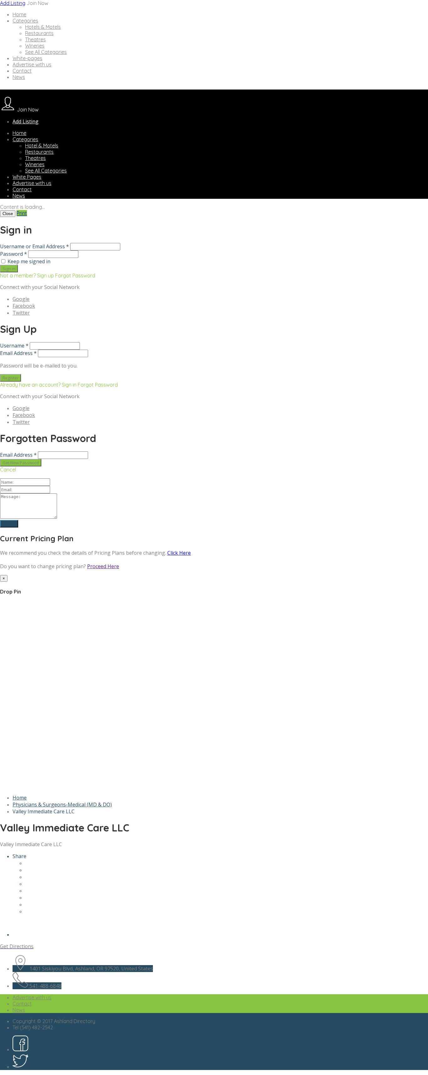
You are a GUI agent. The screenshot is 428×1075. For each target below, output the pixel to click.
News (19, 77)
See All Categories (46, 52)
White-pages (27, 58)
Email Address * (18, 353)
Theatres (35, 39)
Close (8, 213)
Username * (14, 345)
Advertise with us (32, 64)
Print (22, 213)
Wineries (34, 46)
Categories (25, 21)
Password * (13, 253)
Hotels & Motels (43, 27)
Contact (22, 71)
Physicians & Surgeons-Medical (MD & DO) (62, 804)
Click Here (179, 552)
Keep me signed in (29, 261)
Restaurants (39, 33)
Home (19, 14)
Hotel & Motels (41, 145)
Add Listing (12, 3)
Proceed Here (103, 566)
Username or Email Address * (34, 246)
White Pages (27, 177)
